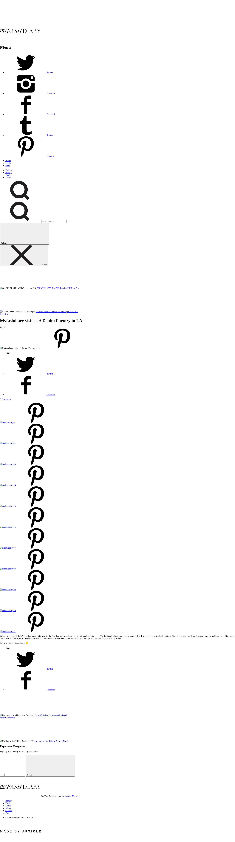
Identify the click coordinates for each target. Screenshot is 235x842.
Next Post (74, 311)
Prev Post (75, 288)
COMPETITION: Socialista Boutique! (53, 311)
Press (7, 165)
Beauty (8, 172)
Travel (8, 177)
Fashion (8, 170)
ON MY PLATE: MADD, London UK (54, 288)
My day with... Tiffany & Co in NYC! (52, 741)
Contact (8, 163)
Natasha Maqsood (72, 796)
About (8, 160)
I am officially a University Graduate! (51, 715)
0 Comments (5, 399)
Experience (5, 314)
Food (7, 175)
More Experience (7, 718)
